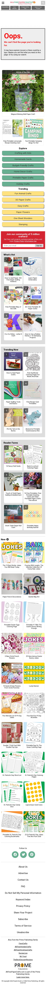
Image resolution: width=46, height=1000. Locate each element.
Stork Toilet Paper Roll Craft (13, 526)
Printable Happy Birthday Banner (33, 526)
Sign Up (39, 245)
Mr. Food (23, 956)
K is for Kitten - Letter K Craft (13, 335)
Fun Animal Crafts (23, 193)
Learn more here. (22, 977)
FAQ (23, 886)
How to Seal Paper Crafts (13, 374)
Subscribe (23, 919)
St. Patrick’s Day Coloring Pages (34, 776)
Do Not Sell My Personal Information (23, 893)
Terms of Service (23, 925)
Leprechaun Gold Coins (34, 805)
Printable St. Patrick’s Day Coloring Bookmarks (12, 835)
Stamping (23, 224)
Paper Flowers (23, 212)
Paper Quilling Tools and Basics (13, 403)
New (3, 539)
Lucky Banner (34, 686)
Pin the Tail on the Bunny (13, 430)
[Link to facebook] (15, 854)
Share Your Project (23, 912)
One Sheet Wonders (23, 218)
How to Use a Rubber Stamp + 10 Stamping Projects (33, 336)
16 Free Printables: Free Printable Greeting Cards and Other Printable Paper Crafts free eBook (32, 496)
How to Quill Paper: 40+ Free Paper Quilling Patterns (13, 280)
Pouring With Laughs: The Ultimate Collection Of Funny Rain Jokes (34, 567)
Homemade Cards (23, 159)
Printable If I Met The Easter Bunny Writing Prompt (34, 626)
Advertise (23, 873)
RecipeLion (23, 953)
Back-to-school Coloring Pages (32, 467)
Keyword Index (23, 899)
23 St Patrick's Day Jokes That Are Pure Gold (34, 835)
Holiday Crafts (23, 184)
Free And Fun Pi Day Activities (34, 717)
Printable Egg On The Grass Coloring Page (34, 746)
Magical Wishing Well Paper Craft (23, 114)
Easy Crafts (23, 206)
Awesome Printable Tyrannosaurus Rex (33, 430)
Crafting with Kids (23, 153)
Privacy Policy (19, 241)
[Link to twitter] (23, 854)
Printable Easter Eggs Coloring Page (12, 626)
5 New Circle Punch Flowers (12, 657)
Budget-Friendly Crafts (23, 165)
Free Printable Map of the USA (13, 308)
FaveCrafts (23, 943)
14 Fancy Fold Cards (13, 466)
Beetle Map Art (34, 597)
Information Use (31, 241)
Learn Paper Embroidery (32, 279)
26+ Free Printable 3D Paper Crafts (33, 308)
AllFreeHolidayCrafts (23, 947)
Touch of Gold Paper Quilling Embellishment (13, 494)
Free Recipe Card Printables (33, 403)
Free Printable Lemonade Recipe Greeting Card (12, 142)
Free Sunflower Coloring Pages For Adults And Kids (33, 374)
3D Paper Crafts (23, 199)
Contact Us (23, 879)
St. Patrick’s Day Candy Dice (12, 806)
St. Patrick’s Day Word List (12, 775)
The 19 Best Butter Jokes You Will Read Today (12, 566)
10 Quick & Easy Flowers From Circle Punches (12, 687)
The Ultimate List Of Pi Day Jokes (12, 717)
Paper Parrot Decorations (12, 597)
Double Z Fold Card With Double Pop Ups (12, 746)
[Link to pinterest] (31, 854)
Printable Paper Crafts (23, 177)
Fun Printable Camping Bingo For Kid (33, 142)
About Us (23, 866)
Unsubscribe (23, 932)
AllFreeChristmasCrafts (23, 950)
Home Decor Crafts (23, 171)
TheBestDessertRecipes (23, 960)
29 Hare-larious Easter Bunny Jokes (34, 657)
